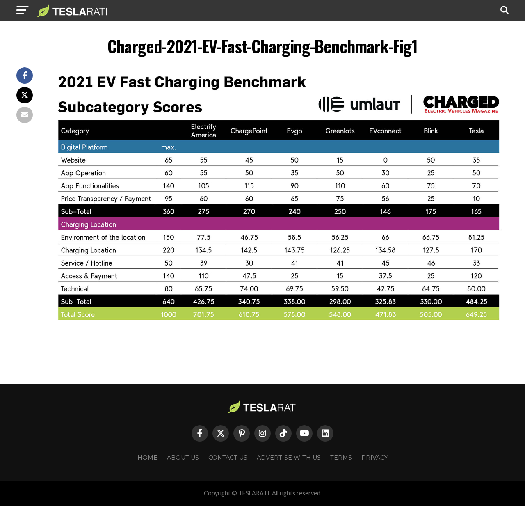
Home (147, 457)
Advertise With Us (289, 457)
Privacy (374, 457)
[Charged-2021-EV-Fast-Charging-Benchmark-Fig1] (279, 329)
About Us (183, 457)
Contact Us (227, 457)
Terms (341, 457)
